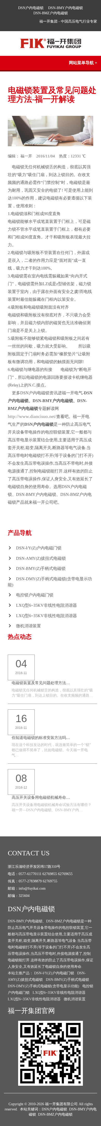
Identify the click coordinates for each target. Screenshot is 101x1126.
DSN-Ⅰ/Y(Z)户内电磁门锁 (38, 548)
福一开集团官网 (31, 1011)
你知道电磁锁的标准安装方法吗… (41, 738)
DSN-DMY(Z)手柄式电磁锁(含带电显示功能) (43, 986)
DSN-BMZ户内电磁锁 (50, 13)
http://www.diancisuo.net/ (32, 416)
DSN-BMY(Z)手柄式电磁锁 (41, 568)
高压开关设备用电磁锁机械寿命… (41, 797)
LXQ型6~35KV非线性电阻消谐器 (46, 605)
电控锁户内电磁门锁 (34, 595)
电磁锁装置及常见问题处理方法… (41, 683)
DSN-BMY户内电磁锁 (65, 8)
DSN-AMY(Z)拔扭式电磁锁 (41, 558)
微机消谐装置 (28, 626)
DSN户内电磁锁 (31, 8)
